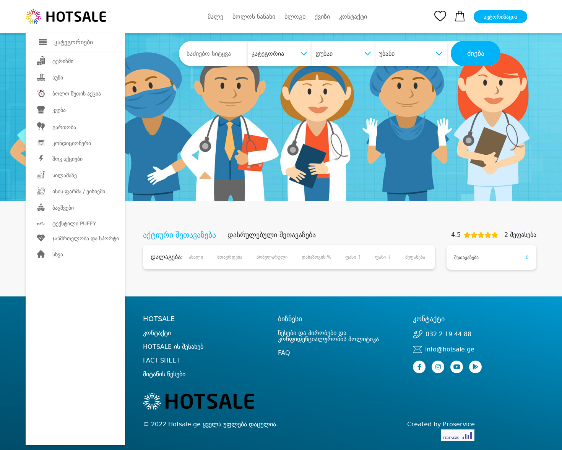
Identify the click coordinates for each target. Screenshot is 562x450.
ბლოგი (294, 16)
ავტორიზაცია (500, 17)
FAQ (284, 352)
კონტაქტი (353, 17)
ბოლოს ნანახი (253, 16)
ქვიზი (322, 16)
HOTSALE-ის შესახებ (173, 346)
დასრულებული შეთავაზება (271, 234)
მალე (215, 16)
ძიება (475, 53)
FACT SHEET (161, 360)
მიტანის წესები (164, 374)
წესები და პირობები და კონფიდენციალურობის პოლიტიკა (328, 336)
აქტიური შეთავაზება (179, 235)
